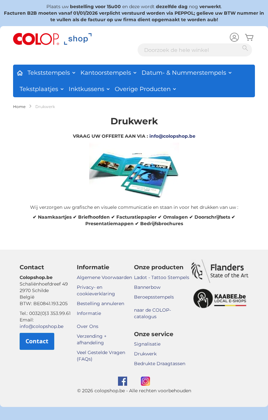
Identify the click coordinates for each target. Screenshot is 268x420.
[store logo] (52, 39)
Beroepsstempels (154, 297)
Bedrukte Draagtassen (159, 363)
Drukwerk (145, 354)
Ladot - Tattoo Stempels (161, 277)
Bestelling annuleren (100, 303)
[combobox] (195, 49)
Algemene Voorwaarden (104, 277)
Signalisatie (147, 344)
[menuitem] (20, 72)
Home (19, 106)
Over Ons (87, 326)
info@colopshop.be (172, 136)
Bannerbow (147, 287)
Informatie (89, 313)
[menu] (134, 81)
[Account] (234, 38)
